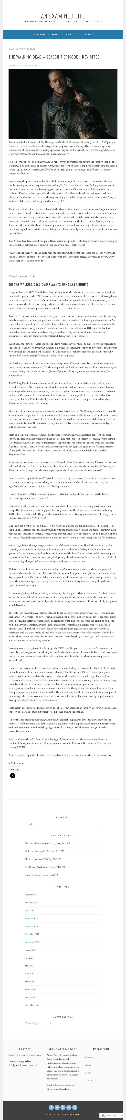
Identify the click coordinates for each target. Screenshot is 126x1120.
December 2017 (32, 934)
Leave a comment (30, 65)
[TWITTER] (57, 1107)
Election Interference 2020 (36, 859)
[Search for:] (63, 824)
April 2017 (29, 973)
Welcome (39, 34)
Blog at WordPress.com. (63, 1114)
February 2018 (31, 926)
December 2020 (32, 902)
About (70, 34)
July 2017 (29, 957)
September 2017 (32, 941)
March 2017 (30, 981)
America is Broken (33, 874)
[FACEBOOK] (51, 1107)
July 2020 (29, 910)
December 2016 (32, 1005)
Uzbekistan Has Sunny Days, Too (39, 843)
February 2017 (31, 989)
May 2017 (29, 965)
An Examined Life (63, 15)
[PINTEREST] (63, 1107)
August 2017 (30, 949)
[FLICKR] (69, 1107)
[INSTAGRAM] (74, 1107)
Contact (87, 34)
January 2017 (31, 997)
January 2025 (31, 894)
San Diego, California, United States (25, 1054)
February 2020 (31, 918)
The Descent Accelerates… (36, 866)
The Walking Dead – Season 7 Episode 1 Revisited (54, 57)
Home (55, 34)
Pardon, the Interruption (35, 851)
